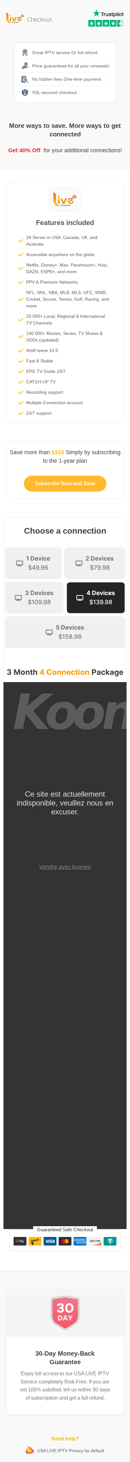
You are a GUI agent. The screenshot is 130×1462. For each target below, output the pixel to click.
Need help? (65, 1438)
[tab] (33, 563)
